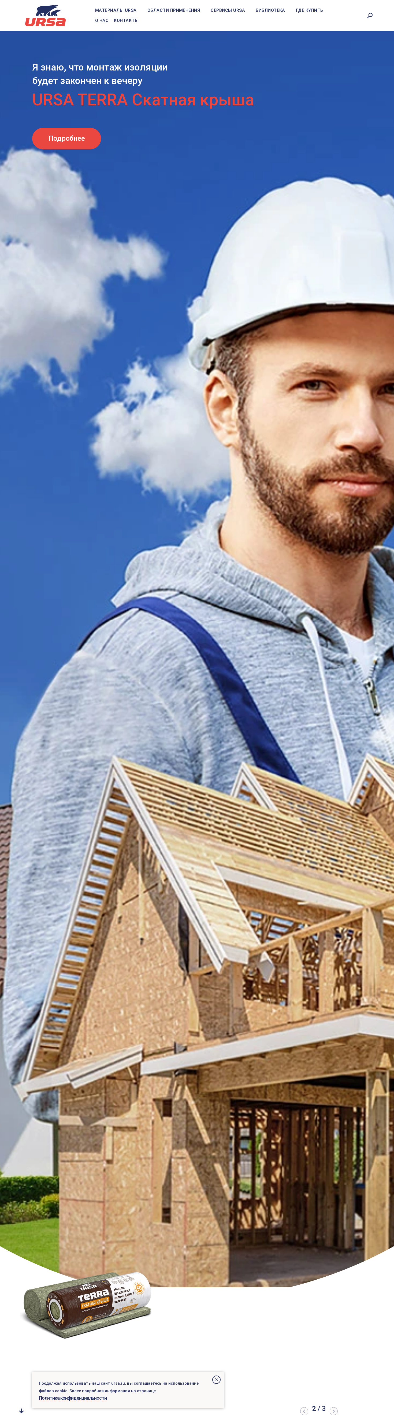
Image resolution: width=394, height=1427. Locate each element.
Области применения (173, 10)
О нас (102, 20)
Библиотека (270, 10)
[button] (304, 1411)
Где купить (309, 10)
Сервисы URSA (228, 10)
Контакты (126, 20)
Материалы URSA (116, 10)
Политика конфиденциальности (73, 1398)
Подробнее (67, 125)
